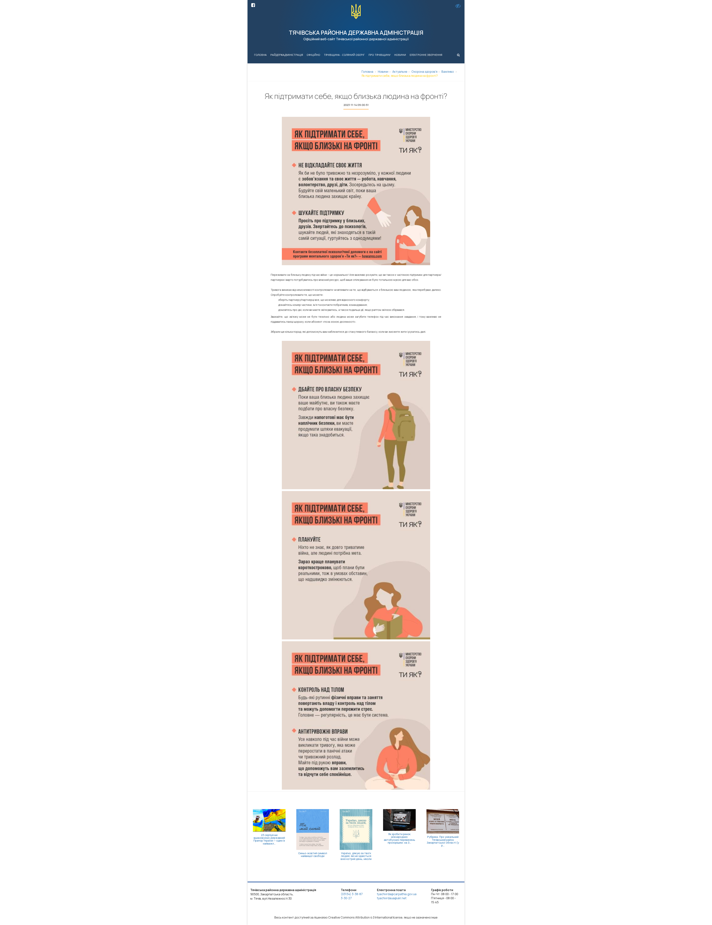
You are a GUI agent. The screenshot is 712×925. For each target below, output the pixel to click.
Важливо (447, 72)
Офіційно (313, 55)
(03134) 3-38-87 (352, 894)
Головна (260, 55)
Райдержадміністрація (286, 55)
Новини (400, 55)
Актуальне (399, 72)
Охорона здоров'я (424, 72)
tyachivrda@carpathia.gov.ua (396, 894)
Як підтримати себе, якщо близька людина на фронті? (400, 76)
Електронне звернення (426, 55)
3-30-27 (346, 898)
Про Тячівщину (379, 55)
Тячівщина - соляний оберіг (344, 55)
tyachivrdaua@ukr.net (391, 898)
